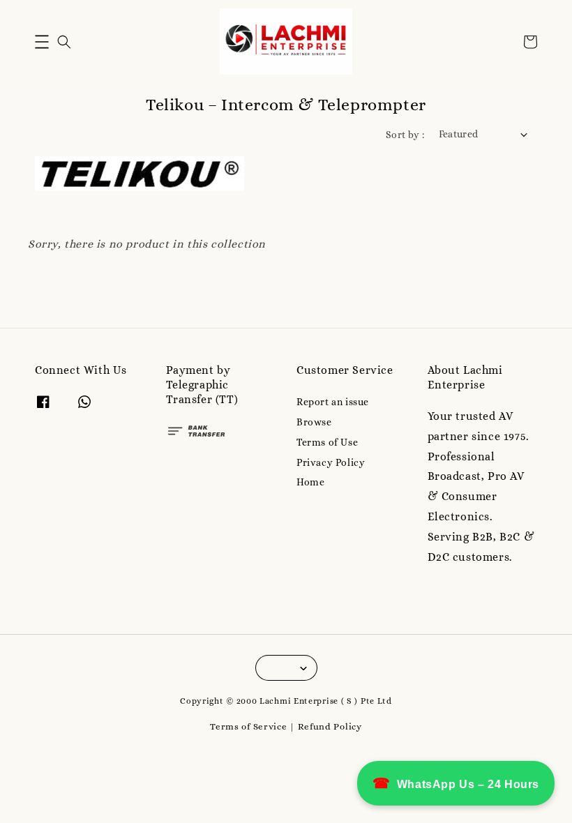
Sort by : (405, 134)
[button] (42, 42)
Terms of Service (248, 726)
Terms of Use (327, 442)
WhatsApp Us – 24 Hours (455, 783)
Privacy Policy (330, 462)
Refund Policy (330, 726)
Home (310, 482)
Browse (314, 422)
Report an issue (332, 401)
